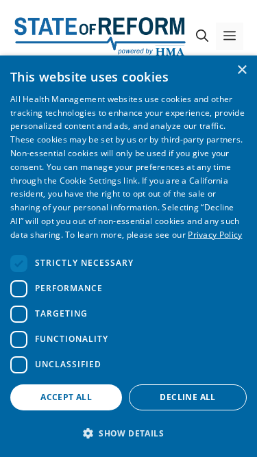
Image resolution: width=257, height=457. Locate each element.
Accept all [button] (66, 397)
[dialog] (128, 256)
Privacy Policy (215, 234)
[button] (202, 36)
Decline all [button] (187, 397)
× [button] (241, 70)
